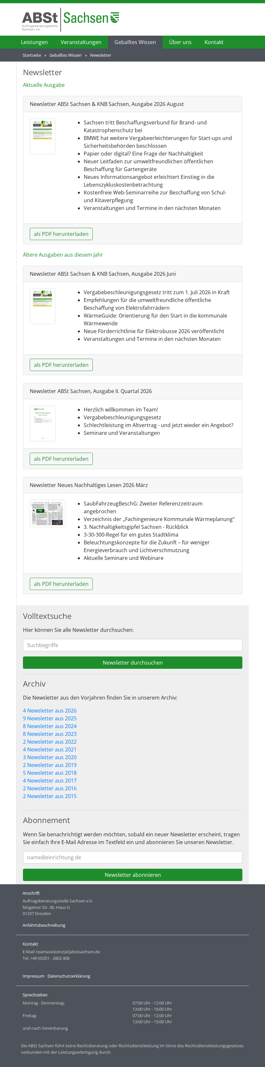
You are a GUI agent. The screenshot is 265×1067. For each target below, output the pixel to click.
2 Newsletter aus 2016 (50, 788)
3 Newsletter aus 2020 (50, 757)
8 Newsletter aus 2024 (50, 726)
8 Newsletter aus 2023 (50, 733)
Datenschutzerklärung (69, 976)
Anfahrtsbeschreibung (44, 925)
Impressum (34, 976)
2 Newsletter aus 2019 (50, 765)
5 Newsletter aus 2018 (50, 772)
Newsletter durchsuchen (133, 662)
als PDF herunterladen (61, 234)
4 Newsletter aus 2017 (50, 780)
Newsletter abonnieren (133, 874)
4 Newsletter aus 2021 (50, 749)
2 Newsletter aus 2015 (50, 796)
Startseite (32, 55)
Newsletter (100, 55)
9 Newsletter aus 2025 (50, 718)
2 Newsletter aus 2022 (50, 741)
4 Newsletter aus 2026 (50, 710)
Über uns (180, 42)
